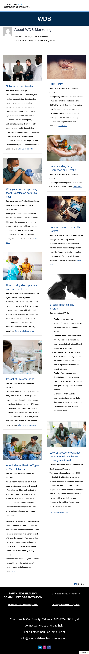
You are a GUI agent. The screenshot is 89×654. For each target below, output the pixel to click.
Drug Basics (56, 83)
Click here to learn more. (24, 331)
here (13, 571)
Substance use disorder (19, 86)
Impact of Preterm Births (20, 379)
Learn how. (63, 126)
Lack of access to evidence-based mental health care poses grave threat (65, 456)
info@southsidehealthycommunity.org (44, 638)
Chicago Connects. (25, 149)
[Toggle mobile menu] (84, 6)
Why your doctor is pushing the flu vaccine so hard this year (21, 193)
